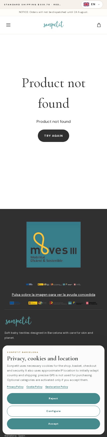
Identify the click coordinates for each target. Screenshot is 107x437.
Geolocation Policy (56, 386)
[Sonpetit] (53, 25)
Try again (53, 136)
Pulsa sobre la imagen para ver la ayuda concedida (53, 294)
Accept (53, 423)
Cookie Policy (34, 386)
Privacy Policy (15, 386)
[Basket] (99, 25)
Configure (53, 411)
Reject (53, 398)
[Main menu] (8, 25)
